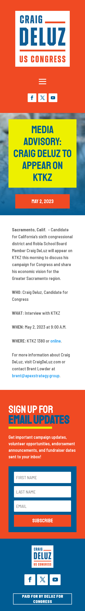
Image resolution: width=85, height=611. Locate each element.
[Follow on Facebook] (32, 97)
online (55, 340)
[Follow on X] (42, 97)
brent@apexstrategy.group (36, 375)
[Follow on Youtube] (53, 97)
